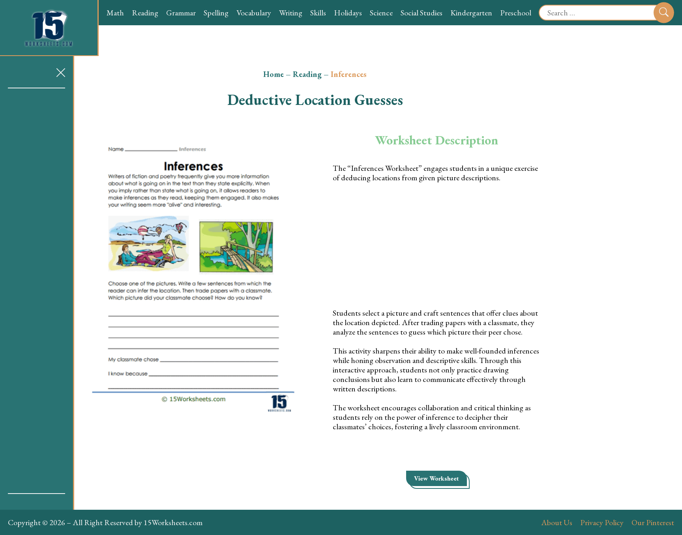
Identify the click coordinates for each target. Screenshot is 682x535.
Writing (290, 12)
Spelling (216, 12)
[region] (36, 291)
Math (115, 12)
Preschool (515, 12)
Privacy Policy (602, 522)
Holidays (348, 12)
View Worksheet (436, 478)
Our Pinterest (652, 522)
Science (381, 12)
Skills (318, 12)
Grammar (181, 12)
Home (273, 74)
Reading (145, 12)
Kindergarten (471, 12)
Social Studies (421, 12)
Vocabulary (253, 12)
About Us (556, 522)
